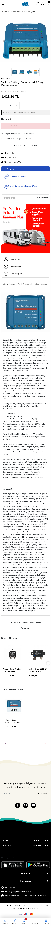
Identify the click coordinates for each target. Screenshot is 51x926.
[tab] (9, 284)
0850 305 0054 (10, 888)
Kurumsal (25, 873)
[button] (4, 41)
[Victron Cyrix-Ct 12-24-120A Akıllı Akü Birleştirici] (12, 654)
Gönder (44, 794)
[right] (48, 663)
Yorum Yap (25, 628)
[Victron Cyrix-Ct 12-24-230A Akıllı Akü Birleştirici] (38, 654)
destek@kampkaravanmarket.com (18, 892)
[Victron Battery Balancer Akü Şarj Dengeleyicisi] (13, 706)
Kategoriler (25, 881)
